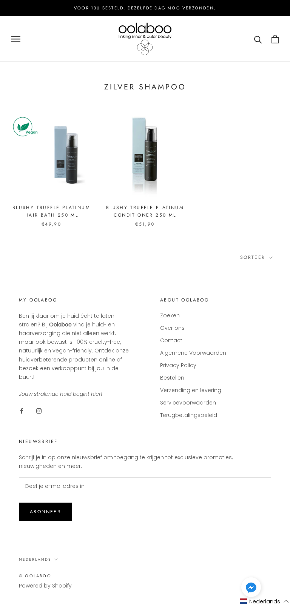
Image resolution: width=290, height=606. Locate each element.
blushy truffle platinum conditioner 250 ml (145, 211)
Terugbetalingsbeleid (188, 415)
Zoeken (170, 315)
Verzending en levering (190, 390)
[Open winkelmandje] (275, 39)
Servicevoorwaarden (188, 402)
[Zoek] (258, 39)
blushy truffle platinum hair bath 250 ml (51, 211)
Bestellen (172, 377)
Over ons (172, 328)
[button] (251, 588)
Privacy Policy (178, 365)
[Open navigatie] (15, 39)
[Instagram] (39, 410)
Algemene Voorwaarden (193, 353)
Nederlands (35, 559)
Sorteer (254, 257)
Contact (171, 340)
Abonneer (45, 511)
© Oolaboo (35, 576)
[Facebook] (21, 410)
